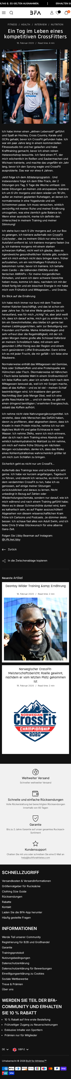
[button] (11, 13)
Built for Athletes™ (36, 1061)
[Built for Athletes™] (35, 13)
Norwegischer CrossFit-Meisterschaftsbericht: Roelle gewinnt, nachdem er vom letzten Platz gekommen (36, 675)
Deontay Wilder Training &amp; (36, 586)
